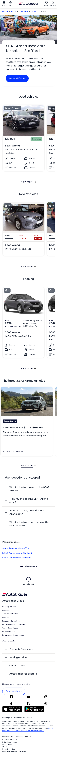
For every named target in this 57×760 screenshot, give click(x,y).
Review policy (8, 632)
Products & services (21, 649)
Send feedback (14, 691)
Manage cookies (9, 641)
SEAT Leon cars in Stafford (16, 558)
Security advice (9, 607)
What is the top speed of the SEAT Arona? (29, 489)
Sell (10, 5)
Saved (46, 5)
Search (53, 5)
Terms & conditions (10, 628)
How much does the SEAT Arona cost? (28, 501)
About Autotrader (10, 614)
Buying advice (18, 657)
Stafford (23, 11)
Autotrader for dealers (23, 674)
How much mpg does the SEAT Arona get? (27, 512)
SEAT (33, 11)
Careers (5, 617)
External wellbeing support (13, 635)
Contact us (6, 610)
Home (5, 11)
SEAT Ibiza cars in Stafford (16, 548)
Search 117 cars (17, 78)
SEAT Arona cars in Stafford (17, 553)
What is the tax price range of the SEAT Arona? (29, 524)
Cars (13, 11)
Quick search (17, 665)
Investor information (11, 621)
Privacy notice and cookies (13, 624)
